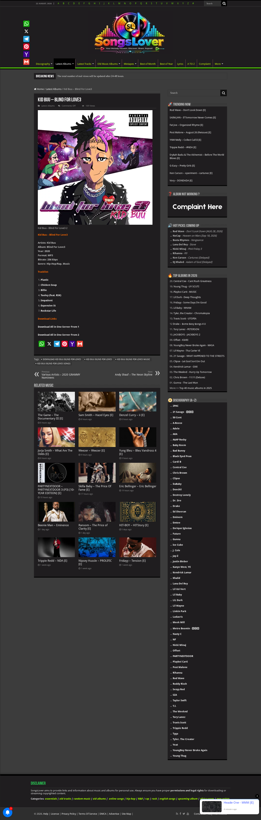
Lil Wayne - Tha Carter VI (186, 350)
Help (45, 813)
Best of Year (166, 63)
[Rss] (177, 813)
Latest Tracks (84, 63)
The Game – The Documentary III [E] (50, 416)
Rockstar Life (48, 310)
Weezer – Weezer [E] (92, 450)
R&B (140, 798)
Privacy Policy (69, 813)
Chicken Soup (49, 285)
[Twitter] (184, 813)
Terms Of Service (88, 813)
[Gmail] (26, 62)
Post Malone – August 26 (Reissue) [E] (190, 132)
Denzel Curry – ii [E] (132, 415)
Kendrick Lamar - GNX (185, 366)
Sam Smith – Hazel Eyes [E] (96, 415)
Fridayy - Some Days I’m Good (190, 302)
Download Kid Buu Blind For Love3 (62, 359)
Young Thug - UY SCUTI (186, 286)
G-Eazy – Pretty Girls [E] (182, 165)
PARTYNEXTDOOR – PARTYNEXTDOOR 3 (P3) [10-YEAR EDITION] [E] (56, 490)
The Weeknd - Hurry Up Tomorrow (192, 372)
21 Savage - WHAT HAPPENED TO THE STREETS (199, 356)
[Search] (224, 3)
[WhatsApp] (26, 23)
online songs (116, 798)
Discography (43, 63)
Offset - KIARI (180, 340)
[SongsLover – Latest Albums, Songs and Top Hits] (130, 32)
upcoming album (187, 798)
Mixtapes (129, 63)
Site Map (126, 813)
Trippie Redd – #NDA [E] (183, 147)
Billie (44, 290)
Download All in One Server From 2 (58, 334)
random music (81, 798)
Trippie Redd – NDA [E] (52, 560)
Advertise (114, 813)
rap (147, 798)
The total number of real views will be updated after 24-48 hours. (90, 76)
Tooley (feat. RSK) (51, 295)
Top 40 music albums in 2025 (195, 388)
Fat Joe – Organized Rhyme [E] (186, 125)
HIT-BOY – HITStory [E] (133, 525)
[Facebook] (180, 813)
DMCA (103, 813)
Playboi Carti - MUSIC (185, 291)
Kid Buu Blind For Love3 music (133, 359)
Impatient (47, 300)
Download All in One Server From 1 (58, 326)
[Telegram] (26, 39)
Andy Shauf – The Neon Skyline (133, 373)
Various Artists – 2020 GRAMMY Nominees (61, 375)
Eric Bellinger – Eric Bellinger (137, 486)
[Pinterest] (26, 46)
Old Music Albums (107, 63)
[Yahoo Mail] (26, 54)
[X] (26, 31)
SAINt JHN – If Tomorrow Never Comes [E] (193, 117)
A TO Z (191, 63)
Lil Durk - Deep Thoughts (187, 297)
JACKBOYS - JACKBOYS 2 (186, 334)
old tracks (65, 798)
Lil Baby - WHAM (182, 307)
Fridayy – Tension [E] (132, 560)
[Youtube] (187, 813)
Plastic (44, 279)
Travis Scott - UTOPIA (184, 318)
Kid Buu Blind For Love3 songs (54, 363)
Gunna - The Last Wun (185, 382)
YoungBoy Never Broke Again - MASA (193, 345)
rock (154, 798)
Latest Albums (63, 63)
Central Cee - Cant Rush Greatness (192, 281)
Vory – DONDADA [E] (181, 180)
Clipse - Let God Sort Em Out (189, 361)
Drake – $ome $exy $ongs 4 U (189, 323)
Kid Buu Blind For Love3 (99, 359)
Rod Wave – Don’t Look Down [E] (188, 110)
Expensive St (48, 305)
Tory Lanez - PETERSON (186, 329)
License (55, 813)
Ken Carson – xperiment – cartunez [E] (191, 173)
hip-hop (130, 798)
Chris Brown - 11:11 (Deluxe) (189, 377)
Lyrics (180, 63)
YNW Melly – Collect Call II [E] (185, 139)
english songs (167, 798)
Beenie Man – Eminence (53, 525)
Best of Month (148, 63)
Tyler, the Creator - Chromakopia (191, 313)
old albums (99, 798)
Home (40, 89)
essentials (51, 798)
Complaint (205, 63)
